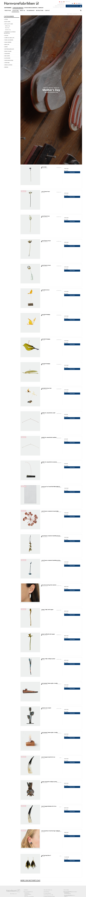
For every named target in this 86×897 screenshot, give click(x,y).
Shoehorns (7, 53)
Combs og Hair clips (9, 37)
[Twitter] (12, 893)
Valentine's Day (8, 29)
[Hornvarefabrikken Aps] (21, 3)
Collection (15, 10)
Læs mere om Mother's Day (51, 92)
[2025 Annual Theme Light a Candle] (30, 691)
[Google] (14, 893)
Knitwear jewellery (9, 49)
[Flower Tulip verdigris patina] (30, 667)
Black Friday (7, 27)
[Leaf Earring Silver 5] (30, 864)
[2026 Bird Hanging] (30, 372)
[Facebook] (10, 893)
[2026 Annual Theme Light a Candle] (30, 741)
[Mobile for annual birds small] (30, 421)
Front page (8, 10)
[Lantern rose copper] (30, 716)
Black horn (7, 21)
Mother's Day (7, 25)
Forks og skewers (8, 40)
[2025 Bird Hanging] (30, 347)
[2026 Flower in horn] (30, 273)
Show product (72, 172)
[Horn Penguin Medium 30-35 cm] (30, 814)
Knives (6, 46)
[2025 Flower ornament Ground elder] (30, 519)
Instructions (39, 10)
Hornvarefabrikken (18, 7)
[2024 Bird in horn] (30, 298)
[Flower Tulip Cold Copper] (30, 618)
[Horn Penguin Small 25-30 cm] (30, 765)
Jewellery (6, 44)
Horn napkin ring (8, 60)
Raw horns (7, 55)
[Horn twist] (30, 175)
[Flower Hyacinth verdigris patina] (30, 790)
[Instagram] (16, 893)
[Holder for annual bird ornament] (30, 470)
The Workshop (31, 10)
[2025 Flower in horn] (30, 249)
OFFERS (6, 19)
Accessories (7, 58)
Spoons (6, 35)
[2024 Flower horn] (30, 224)
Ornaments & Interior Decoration (9, 32)
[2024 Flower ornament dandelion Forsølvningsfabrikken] (30, 544)
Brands (6, 67)
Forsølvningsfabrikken (30, 7)
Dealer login (68, 1)
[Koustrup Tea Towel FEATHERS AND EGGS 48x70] (30, 495)
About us (22, 10)
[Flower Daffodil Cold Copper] (30, 642)
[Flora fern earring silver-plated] (30, 593)
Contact (47, 10)
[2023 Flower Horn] (30, 200)
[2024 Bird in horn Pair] (30, 396)
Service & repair (8, 64)
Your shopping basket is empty (72, 5)
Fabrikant (41, 7)
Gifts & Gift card (8, 23)
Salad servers (7, 42)
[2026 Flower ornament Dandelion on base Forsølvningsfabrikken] (30, 568)
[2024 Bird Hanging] (30, 323)
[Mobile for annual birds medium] (30, 446)
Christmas (7, 62)
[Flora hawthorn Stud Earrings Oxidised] (30, 839)
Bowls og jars (7, 51)
